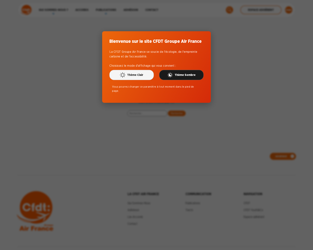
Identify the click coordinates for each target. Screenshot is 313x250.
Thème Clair (135, 75)
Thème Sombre (185, 75)
